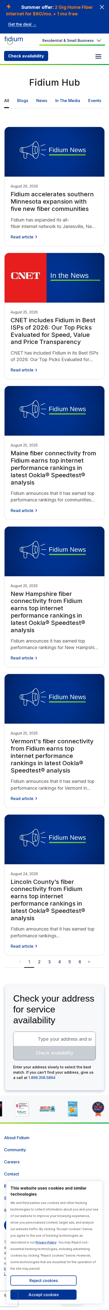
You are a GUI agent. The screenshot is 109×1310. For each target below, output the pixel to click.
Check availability (26, 55)
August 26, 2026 (24, 186)
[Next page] (89, 962)
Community (15, 1149)
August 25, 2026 (24, 312)
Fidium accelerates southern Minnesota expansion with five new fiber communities (52, 201)
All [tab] (6, 100)
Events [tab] (94, 100)
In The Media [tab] (67, 100)
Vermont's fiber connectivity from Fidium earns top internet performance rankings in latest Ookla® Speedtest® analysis (52, 756)
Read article (22, 236)
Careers (12, 1161)
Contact (11, 1173)
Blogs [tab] (22, 100)
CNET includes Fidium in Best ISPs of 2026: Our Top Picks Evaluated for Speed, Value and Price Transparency (53, 330)
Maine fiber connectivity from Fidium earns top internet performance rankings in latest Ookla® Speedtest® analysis (53, 468)
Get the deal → (22, 24)
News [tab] (41, 100)
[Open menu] (98, 56)
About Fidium (16, 1137)
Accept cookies (43, 1294)
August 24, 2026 (24, 874)
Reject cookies (43, 1280)
